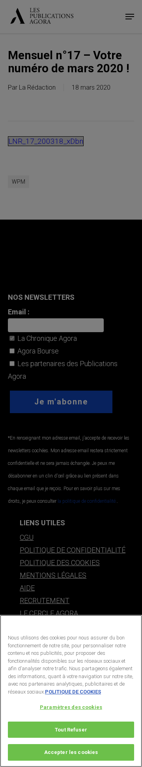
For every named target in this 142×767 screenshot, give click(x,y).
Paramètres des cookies (71, 707)
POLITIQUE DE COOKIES (73, 692)
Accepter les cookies (71, 752)
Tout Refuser (71, 730)
